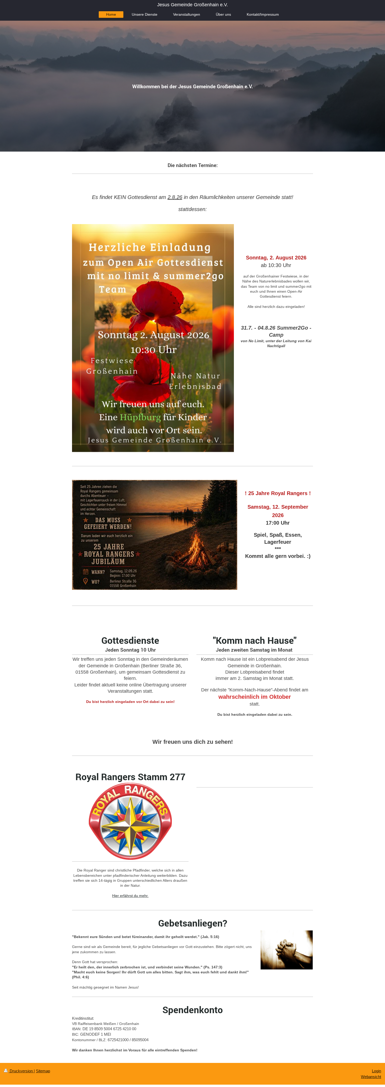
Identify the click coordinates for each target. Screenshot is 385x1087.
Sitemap (43, 1071)
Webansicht (371, 1076)
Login (376, 1071)
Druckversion (21, 1071)
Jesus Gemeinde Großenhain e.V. (192, 4)
